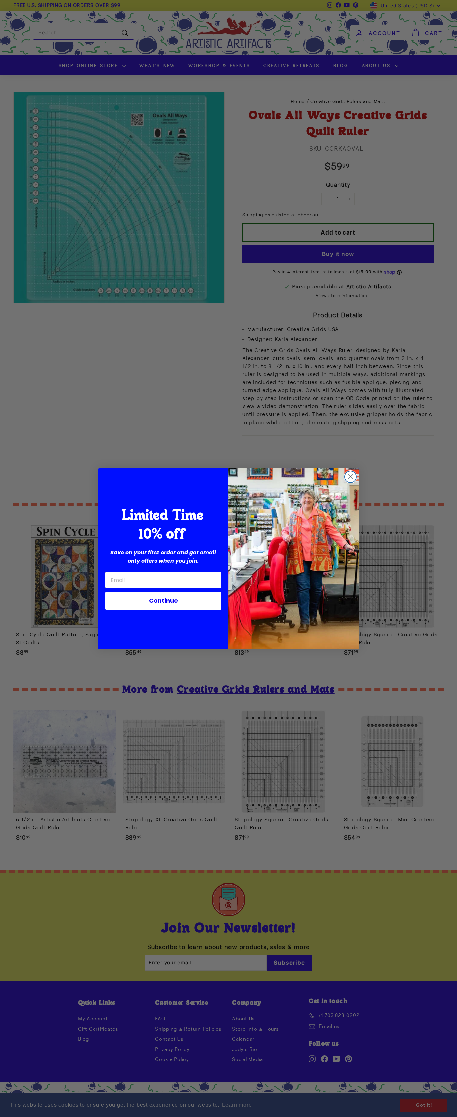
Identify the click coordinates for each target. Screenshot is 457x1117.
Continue (163, 600)
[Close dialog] (350, 477)
